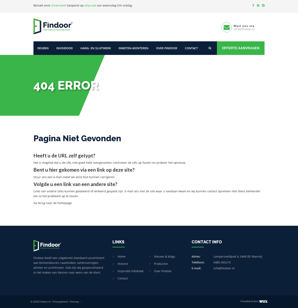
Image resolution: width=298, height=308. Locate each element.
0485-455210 (222, 262)
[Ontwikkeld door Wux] (263, 301)
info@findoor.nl (224, 268)
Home (121, 256)
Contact (191, 48)
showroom (58, 5)
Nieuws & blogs (164, 256)
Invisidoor (64, 48)
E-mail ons (132, 191)
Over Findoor (166, 48)
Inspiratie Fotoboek (131, 271)
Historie (123, 264)
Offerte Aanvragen (240, 48)
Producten (161, 264)
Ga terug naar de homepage (52, 203)
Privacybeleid (60, 301)
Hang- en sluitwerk (95, 48)
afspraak (90, 5)
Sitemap (74, 301)
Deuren (43, 48)
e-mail (57, 177)
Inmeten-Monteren (133, 48)
